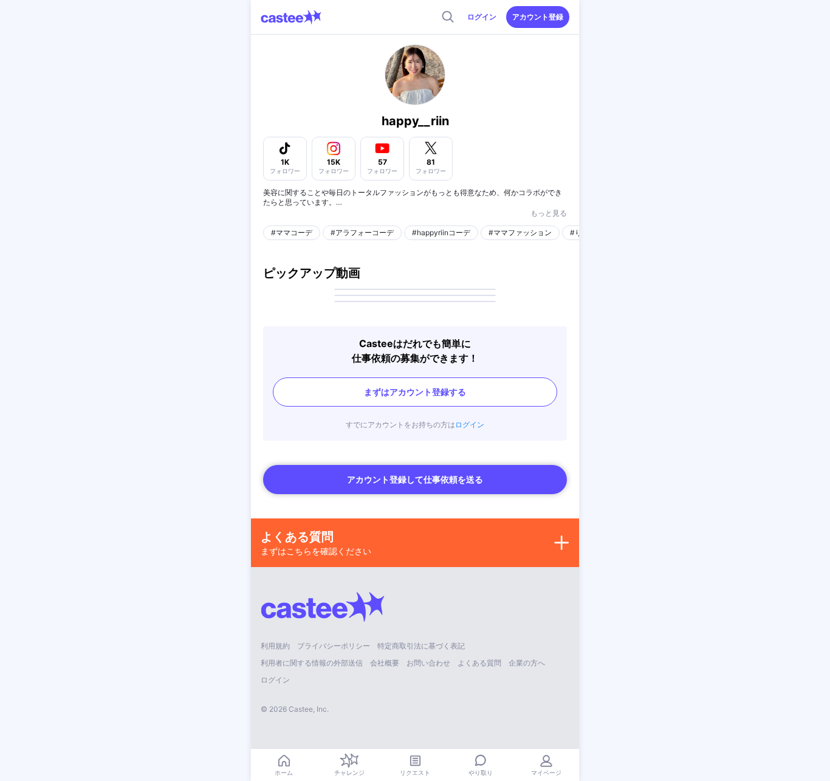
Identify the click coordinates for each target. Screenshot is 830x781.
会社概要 (384, 662)
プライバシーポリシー (333, 645)
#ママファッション (520, 232)
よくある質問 (479, 662)
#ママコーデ (291, 232)
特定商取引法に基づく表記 (421, 645)
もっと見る (548, 213)
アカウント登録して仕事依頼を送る (415, 479)
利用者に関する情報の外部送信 (312, 662)
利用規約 (275, 645)
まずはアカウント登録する (415, 392)
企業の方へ (527, 662)
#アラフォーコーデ (362, 232)
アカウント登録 (537, 16)
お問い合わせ (428, 662)
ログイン (481, 16)
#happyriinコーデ (441, 232)
